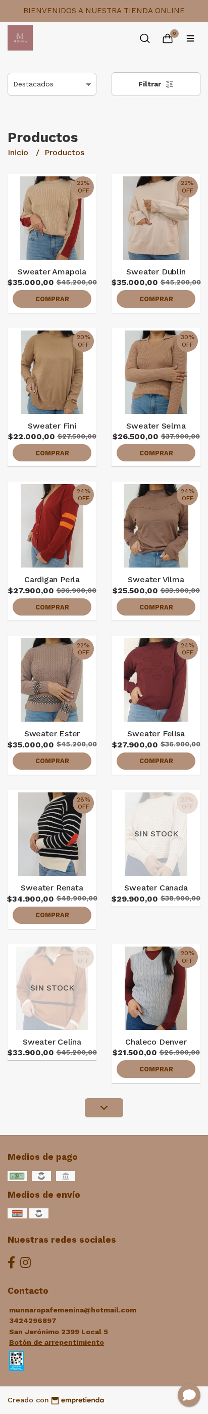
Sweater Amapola (52, 271)
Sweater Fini (52, 426)
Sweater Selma (155, 426)
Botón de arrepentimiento (56, 1342)
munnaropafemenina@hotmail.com (72, 1310)
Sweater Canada (155, 887)
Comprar (52, 299)
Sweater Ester (52, 733)
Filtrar (150, 84)
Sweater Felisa (155, 733)
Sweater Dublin (155, 271)
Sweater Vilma (156, 579)
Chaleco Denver (155, 1042)
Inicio (19, 152)
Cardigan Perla (52, 579)
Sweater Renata (52, 887)
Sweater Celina (52, 1042)
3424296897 (33, 1320)
